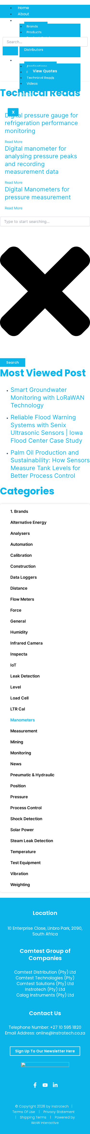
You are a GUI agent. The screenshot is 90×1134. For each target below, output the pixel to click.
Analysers (20, 533)
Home (23, 7)
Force (15, 610)
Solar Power (22, 829)
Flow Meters (22, 599)
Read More (13, 142)
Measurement (23, 731)
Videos (32, 83)
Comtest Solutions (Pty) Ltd (45, 984)
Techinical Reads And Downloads (49, 60)
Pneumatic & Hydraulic (32, 774)
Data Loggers (23, 577)
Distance (18, 588)
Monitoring (20, 753)
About (23, 14)
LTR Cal (17, 709)
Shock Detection (26, 818)
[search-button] (10, 51)
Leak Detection (25, 676)
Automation (21, 544)
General (18, 621)
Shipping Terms (33, 1117)
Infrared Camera (26, 643)
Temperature (23, 851)
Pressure (19, 796)
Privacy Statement (59, 1111)
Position (18, 785)
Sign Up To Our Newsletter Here (45, 1051)
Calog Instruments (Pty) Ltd (45, 995)
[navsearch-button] (6, 32)
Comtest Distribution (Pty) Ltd (45, 972)
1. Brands (19, 511)
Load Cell (19, 698)
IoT (13, 665)
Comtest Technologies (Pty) (45, 978)
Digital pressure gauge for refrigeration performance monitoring (41, 123)
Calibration (21, 555)
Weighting (20, 884)
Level (15, 687)
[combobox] (45, 221)
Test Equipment (25, 862)
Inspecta (18, 654)
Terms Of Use (23, 1111)
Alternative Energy (28, 522)
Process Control (26, 807)
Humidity (19, 632)
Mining (16, 742)
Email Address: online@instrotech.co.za (45, 1033)
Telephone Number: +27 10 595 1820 (45, 1027)
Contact (26, 94)
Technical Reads (40, 77)
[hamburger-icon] (84, 7)
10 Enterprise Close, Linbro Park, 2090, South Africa (45, 931)
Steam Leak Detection (31, 840)
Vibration (19, 873)
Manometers (22, 720)
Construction (23, 566)
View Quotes (45, 71)
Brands (32, 26)
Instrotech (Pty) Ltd (45, 989)
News (15, 763)
